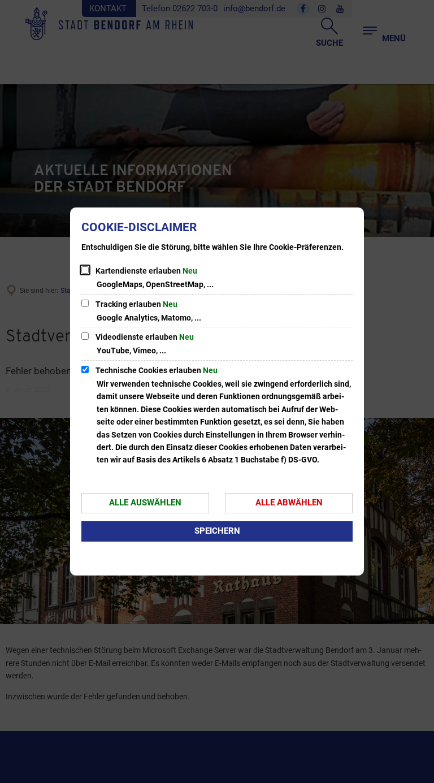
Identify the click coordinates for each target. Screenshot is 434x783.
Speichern (217, 531)
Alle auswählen (145, 503)
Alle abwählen (289, 503)
